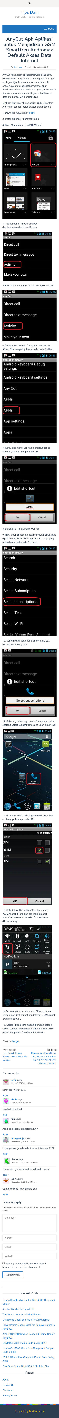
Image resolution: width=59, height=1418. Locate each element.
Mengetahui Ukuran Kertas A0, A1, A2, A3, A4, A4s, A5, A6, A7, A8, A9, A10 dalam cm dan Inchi (44, 1056)
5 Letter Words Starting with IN (18, 1309)
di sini (32, 112)
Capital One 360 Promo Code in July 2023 (24, 1342)
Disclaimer (7, 1390)
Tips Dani (29, 12)
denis (14, 1099)
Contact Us (8, 1385)
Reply (5, 1095)
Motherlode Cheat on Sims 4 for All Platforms (25, 1319)
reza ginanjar (18, 1138)
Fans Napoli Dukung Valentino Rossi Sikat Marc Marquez (15, 1054)
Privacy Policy (9, 1395)
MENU (51, 29)
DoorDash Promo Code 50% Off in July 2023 (25, 1366)
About (5, 1379)
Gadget (15, 1041)
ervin (14, 1079)
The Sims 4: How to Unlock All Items (21, 1314)
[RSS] (29, 3)
